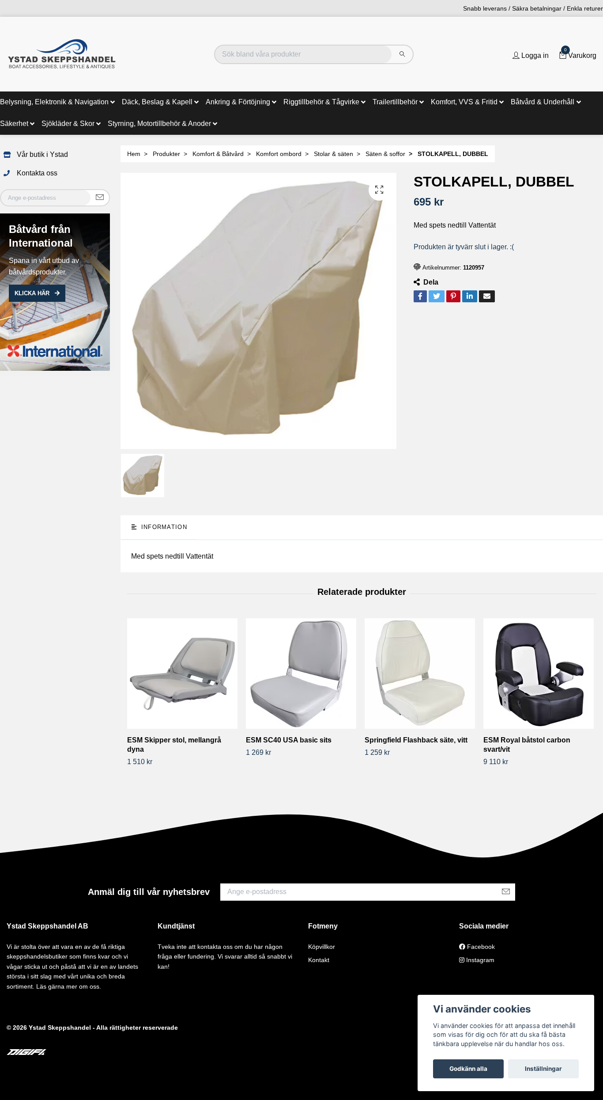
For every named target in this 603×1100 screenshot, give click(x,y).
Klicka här (33, 293)
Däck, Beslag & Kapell (157, 102)
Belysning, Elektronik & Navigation (54, 102)
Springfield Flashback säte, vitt (416, 740)
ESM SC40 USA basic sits (289, 740)
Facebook (480, 946)
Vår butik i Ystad (42, 154)
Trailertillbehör (395, 102)
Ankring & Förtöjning (238, 102)
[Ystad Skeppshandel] (62, 54)
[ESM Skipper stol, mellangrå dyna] (183, 673)
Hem (133, 153)
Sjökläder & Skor (67, 123)
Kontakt (318, 959)
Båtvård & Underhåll (542, 102)
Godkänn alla (468, 1068)
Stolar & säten (333, 153)
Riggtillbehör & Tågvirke (321, 102)
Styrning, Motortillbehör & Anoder (159, 123)
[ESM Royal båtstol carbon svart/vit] (539, 673)
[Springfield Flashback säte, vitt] (421, 673)
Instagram (479, 959)
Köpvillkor (321, 946)
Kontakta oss (37, 173)
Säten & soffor (385, 153)
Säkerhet (14, 123)
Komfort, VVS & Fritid (464, 102)
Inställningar (543, 1068)
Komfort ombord (279, 153)
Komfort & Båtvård (218, 153)
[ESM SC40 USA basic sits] (302, 673)
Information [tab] (163, 527)
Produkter (166, 153)
